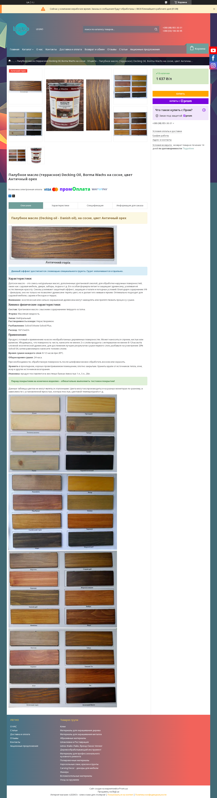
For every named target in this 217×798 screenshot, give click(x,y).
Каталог (27, 49)
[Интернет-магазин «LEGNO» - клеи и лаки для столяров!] (21, 29)
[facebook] (9, 196)
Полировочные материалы (74, 760)
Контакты (51, 49)
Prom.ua (123, 788)
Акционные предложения (145, 49)
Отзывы (111, 49)
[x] (13, 196)
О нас (39, 49)
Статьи (123, 49)
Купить (180, 93)
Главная (14, 49)
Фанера (64, 771)
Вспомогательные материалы (76, 775)
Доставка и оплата (71, 49)
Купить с (175, 101)
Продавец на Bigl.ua (108, 791)
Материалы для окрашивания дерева (80, 730)
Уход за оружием (69, 779)
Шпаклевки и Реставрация (74, 742)
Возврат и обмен (95, 49)
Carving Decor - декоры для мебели (79, 768)
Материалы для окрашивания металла (81, 734)
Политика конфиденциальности (150, 794)
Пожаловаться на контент (120, 794)
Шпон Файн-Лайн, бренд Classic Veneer (81, 745)
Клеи (63, 726)
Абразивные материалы (73, 738)
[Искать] (156, 29)
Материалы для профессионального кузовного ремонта (80, 755)
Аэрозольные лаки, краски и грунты (79, 764)
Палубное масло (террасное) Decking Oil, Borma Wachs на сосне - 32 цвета (56, 61)
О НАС (13, 726)
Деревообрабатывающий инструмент (80, 749)
